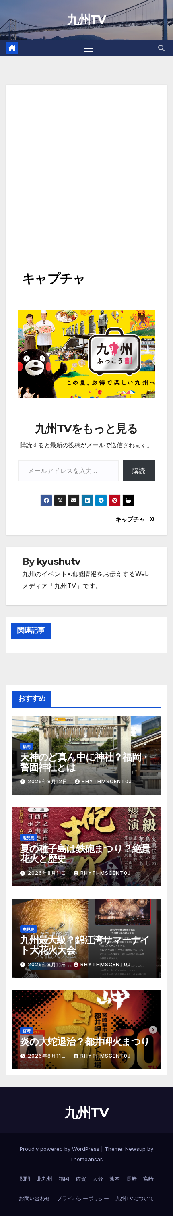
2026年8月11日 (48, 873)
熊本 (114, 1178)
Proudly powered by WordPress (60, 1148)
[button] (161, 48)
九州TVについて (134, 1198)
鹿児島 (29, 837)
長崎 (131, 1178)
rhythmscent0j (107, 781)
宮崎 (27, 1030)
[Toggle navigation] (88, 48)
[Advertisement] (86, 171)
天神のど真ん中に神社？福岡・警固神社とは (85, 762)
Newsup (135, 1148)
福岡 (27, 746)
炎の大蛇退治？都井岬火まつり (85, 1041)
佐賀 (81, 1178)
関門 (25, 1178)
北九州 (44, 1178)
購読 (138, 471)
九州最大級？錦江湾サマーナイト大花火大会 (85, 945)
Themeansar (86, 1159)
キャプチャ (130, 519)
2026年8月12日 (48, 781)
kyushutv (58, 561)
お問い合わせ (34, 1198)
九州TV (86, 19)
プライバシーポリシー (83, 1198)
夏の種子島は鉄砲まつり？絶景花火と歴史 (85, 853)
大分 (98, 1178)
